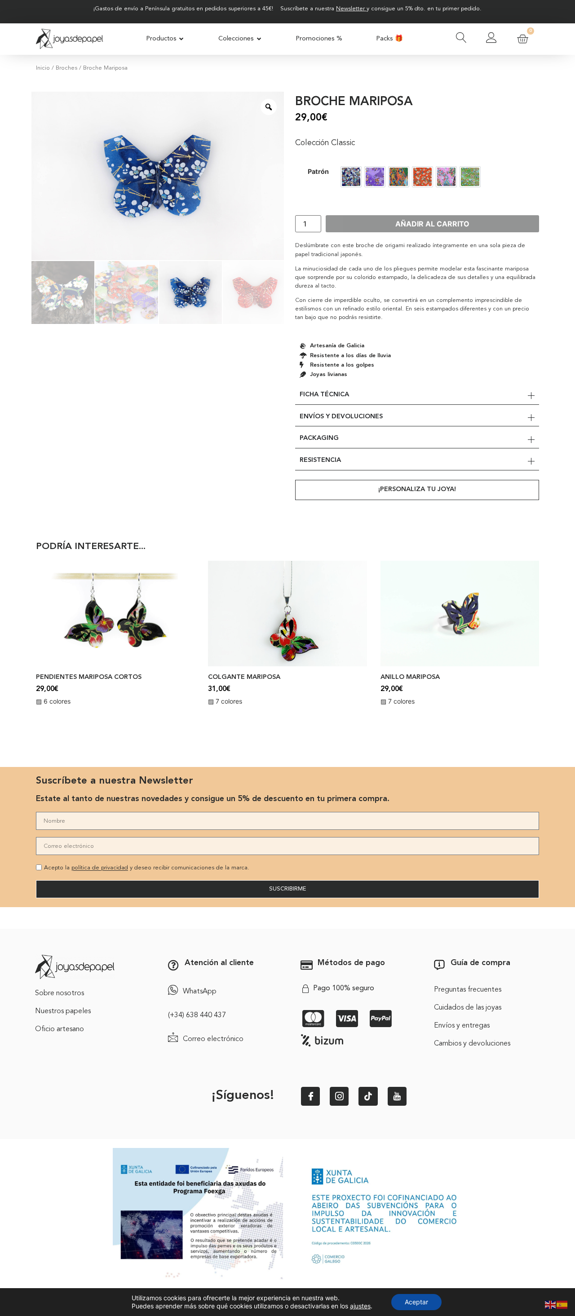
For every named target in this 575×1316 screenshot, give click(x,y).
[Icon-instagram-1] (339, 1096)
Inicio (43, 68)
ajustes (360, 1306)
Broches (66, 68)
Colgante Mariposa (244, 677)
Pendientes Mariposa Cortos (89, 677)
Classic (343, 143)
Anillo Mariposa (410, 677)
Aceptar (416, 1302)
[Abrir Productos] (182, 39)
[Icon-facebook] (310, 1096)
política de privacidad (99, 868)
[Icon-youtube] (397, 1096)
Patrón (318, 171)
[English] (551, 1303)
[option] (351, 177)
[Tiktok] (367, 1096)
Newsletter (350, 9)
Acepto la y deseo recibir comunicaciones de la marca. (146, 868)
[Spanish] (562, 1303)
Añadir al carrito (432, 223)
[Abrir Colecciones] (259, 39)
